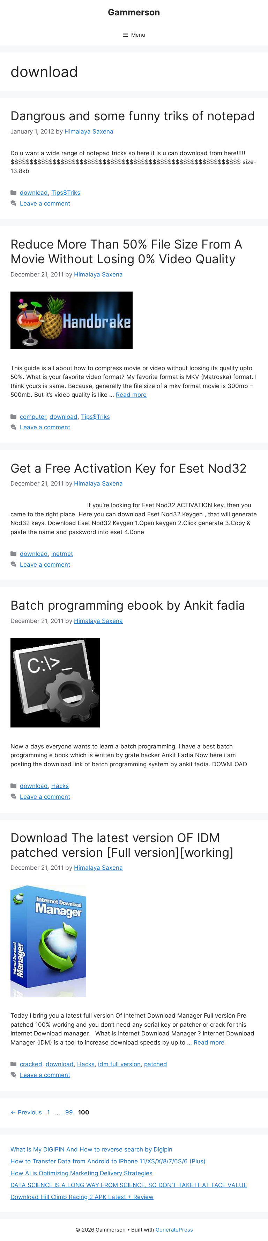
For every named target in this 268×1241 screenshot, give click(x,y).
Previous (26, 1112)
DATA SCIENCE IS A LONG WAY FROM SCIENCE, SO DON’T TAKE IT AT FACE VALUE (128, 1185)
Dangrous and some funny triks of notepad (132, 115)
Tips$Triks (65, 192)
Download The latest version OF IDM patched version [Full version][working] (122, 845)
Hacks (60, 785)
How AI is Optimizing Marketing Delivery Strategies (81, 1173)
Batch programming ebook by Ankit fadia (127, 605)
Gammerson (134, 12)
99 (70, 1112)
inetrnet (62, 553)
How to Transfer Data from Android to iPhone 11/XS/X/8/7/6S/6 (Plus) (108, 1161)
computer (33, 416)
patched (155, 1064)
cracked (31, 1064)
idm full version (119, 1064)
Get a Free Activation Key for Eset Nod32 (128, 468)
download (34, 192)
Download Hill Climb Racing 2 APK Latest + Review (82, 1196)
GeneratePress (174, 1229)
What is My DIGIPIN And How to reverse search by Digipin (91, 1149)
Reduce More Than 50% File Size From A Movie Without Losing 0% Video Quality (126, 251)
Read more (131, 394)
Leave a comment (45, 203)
